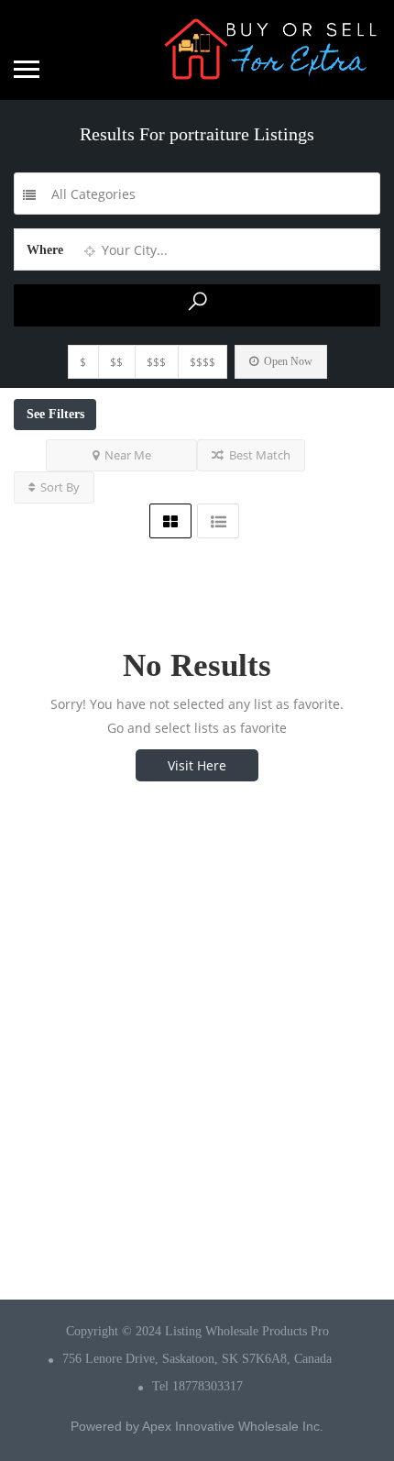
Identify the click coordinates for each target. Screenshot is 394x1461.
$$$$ (202, 362)
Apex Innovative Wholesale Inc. (232, 1426)
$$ (116, 362)
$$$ (156, 362)
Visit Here (197, 765)
